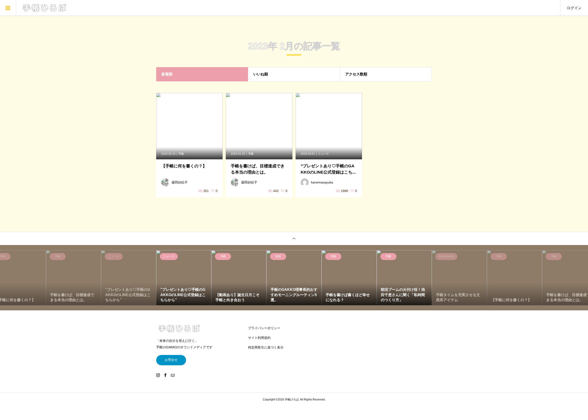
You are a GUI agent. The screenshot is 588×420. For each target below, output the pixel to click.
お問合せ (171, 360)
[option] (183, 277)
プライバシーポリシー (264, 328)
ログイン (574, 8)
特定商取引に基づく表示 (265, 347)
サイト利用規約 (259, 338)
